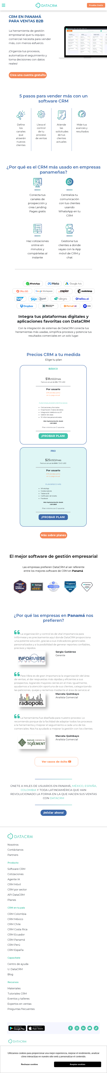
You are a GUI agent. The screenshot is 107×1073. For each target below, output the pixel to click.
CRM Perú (14, 944)
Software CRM (16, 869)
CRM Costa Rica (17, 929)
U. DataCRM (15, 969)
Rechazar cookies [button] (29, 1064)
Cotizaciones (16, 874)
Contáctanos (15, 849)
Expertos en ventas (19, 1003)
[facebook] (70, 1028)
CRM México (15, 919)
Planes (12, 900)
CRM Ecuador (16, 934)
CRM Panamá (16, 939)
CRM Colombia (17, 914)
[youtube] (89, 1028)
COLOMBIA (29, 790)
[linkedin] (83, 1028)
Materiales (14, 988)
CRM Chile (14, 924)
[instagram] (77, 1028)
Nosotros (13, 844)
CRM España (16, 950)
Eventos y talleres (19, 998)
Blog (10, 974)
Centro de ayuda (18, 964)
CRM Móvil (14, 884)
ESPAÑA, (91, 786)
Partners (13, 855)
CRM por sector (17, 889)
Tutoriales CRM (17, 993)
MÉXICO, (78, 786)
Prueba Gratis (96, 5)
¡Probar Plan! (53, 436)
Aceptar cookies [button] (77, 1064)
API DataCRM (16, 894)
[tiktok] (96, 1028)
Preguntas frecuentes (21, 1009)
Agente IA (14, 879)
